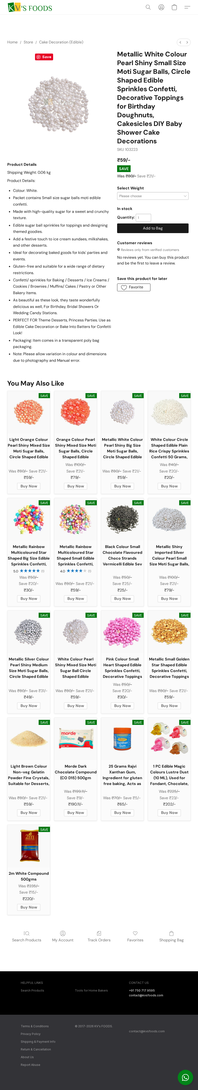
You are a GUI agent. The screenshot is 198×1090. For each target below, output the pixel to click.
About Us (27, 1057)
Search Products (26, 940)
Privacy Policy (31, 1034)
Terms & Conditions (35, 1026)
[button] (185, 1077)
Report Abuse (30, 1065)
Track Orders (99, 940)
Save (46, 57)
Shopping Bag (171, 940)
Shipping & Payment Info (38, 1041)
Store (28, 42)
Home (12, 42)
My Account (62, 940)
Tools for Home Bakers (91, 990)
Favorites (135, 940)
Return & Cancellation (36, 1049)
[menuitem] (180, 42)
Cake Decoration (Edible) (61, 42)
